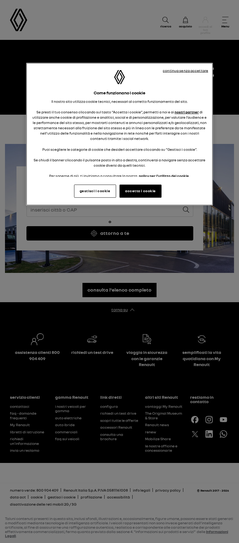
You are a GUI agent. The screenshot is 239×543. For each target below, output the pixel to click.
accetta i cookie (140, 191)
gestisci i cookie (95, 191)
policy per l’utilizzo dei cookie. (164, 176)
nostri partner (187, 112)
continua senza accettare (185, 71)
